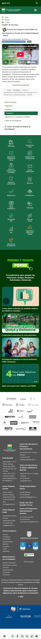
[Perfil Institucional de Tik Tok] (31, 636)
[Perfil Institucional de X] (27, 636)
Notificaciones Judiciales (10, 565)
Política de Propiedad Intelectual (25, 582)
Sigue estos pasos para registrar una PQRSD (19, 386)
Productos (9, 113)
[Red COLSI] (33, 429)
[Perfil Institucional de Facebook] (17, 636)
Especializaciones (8, 541)
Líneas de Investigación (13, 121)
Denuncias (6, 567)
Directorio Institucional (9, 563)
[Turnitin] (21, 429)
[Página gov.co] (6, 3)
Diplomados (6, 551)
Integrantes (9, 106)
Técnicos (5, 534)
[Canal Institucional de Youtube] (36, 636)
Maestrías (5, 544)
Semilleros (8, 110)
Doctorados (6, 546)
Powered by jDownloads (20, 85)
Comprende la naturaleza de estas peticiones (19, 335)
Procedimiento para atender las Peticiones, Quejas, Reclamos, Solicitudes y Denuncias (20, 277)
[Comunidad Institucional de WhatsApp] (12, 636)
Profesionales (6, 539)
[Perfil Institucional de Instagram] (22, 636)
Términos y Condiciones (8, 580)
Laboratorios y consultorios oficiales (17, 117)
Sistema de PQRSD (8, 570)
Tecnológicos (6, 537)
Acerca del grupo (10, 102)
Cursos (5, 549)
